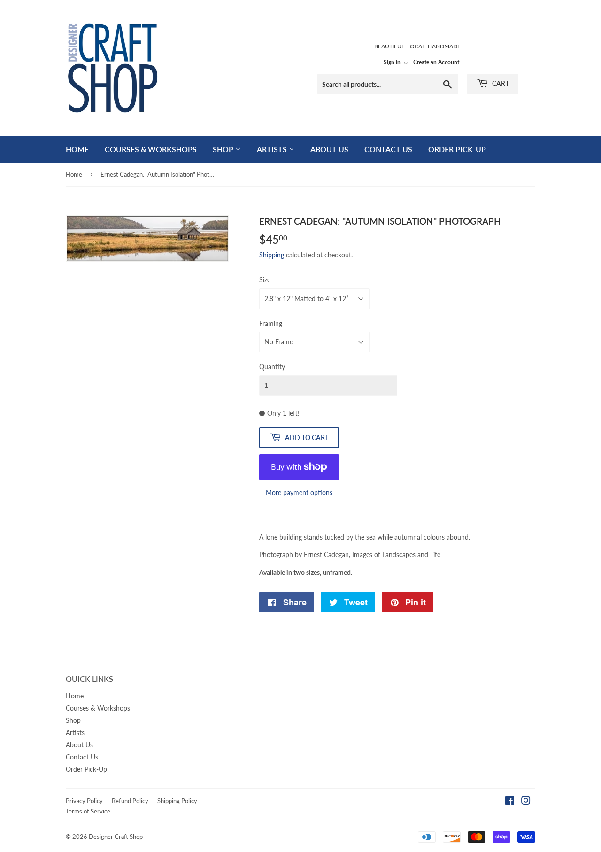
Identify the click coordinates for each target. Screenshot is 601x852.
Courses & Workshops (151, 149)
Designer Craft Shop (116, 836)
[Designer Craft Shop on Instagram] (526, 802)
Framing (270, 323)
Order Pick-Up (457, 149)
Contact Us (388, 149)
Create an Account (436, 62)
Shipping (271, 255)
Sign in (392, 62)
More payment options (299, 492)
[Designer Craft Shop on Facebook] (510, 802)
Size (264, 280)
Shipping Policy (177, 801)
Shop (224, 149)
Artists (273, 149)
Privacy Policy (84, 801)
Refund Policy (130, 801)
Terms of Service (88, 811)
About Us (329, 149)
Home (77, 149)
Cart (500, 83)
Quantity (272, 367)
